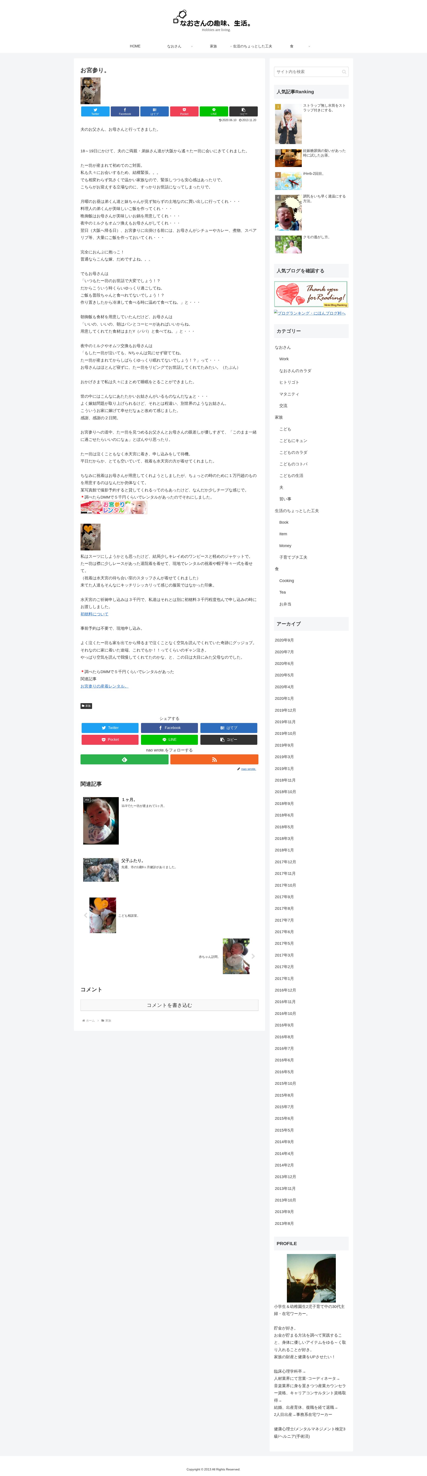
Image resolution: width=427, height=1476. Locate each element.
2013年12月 (285, 1177)
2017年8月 (284, 908)
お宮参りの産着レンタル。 (105, 686)
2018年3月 (284, 838)
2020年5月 (284, 675)
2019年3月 (284, 757)
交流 (283, 405)
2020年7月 (284, 652)
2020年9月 (284, 640)
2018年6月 (284, 815)
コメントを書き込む (169, 1005)
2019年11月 (285, 722)
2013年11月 (285, 1188)
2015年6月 (284, 1118)
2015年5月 (284, 1130)
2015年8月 (284, 1095)
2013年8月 (284, 1223)
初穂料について (95, 614)
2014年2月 (284, 1165)
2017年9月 (284, 897)
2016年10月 (285, 1013)
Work (284, 359)
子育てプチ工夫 (293, 557)
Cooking (286, 580)
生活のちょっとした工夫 (297, 511)
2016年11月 (285, 1002)
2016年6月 (284, 1060)
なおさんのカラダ (295, 370)
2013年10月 (285, 1200)
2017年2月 (284, 967)
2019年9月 (284, 745)
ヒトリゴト (289, 382)
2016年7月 (284, 1048)
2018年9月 (284, 803)
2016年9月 (284, 1025)
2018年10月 (285, 792)
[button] (243, 111)
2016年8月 (284, 1037)
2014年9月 (284, 1142)
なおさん (283, 347)
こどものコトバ (293, 464)
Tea (282, 592)
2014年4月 (284, 1153)
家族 (88, 705)
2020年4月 (284, 687)
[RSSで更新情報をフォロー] (214, 759)
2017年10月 (285, 885)
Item (283, 534)
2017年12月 (285, 862)
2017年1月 (284, 978)
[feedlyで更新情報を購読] (125, 759)
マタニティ (289, 394)
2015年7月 (284, 1107)
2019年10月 (285, 733)
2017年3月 (284, 955)
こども (285, 429)
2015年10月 (285, 1083)
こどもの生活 (291, 475)
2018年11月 (285, 780)
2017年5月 (284, 943)
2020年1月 (284, 698)
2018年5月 (284, 827)
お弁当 (285, 604)
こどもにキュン (293, 440)
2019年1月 (284, 768)
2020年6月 (284, 663)
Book (283, 522)
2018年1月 (284, 850)
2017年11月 (285, 873)
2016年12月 (285, 990)
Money (285, 546)
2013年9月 (284, 1211)
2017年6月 (284, 932)
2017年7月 (284, 920)
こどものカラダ (293, 452)
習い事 (285, 499)
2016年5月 (284, 1072)
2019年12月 (285, 710)
